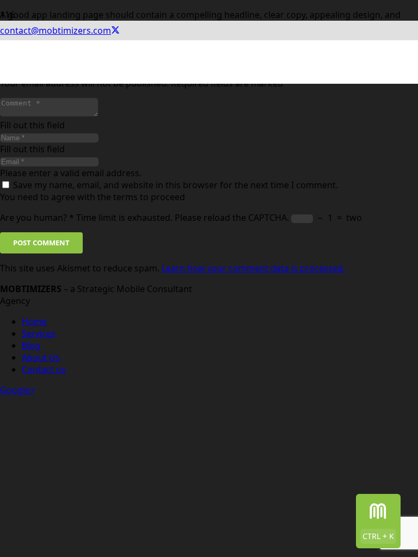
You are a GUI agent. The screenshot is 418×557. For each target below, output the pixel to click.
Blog (31, 345)
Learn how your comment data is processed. (253, 268)
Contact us (44, 369)
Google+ (17, 390)
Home (34, 321)
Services (39, 333)
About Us (41, 357)
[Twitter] (115, 30)
